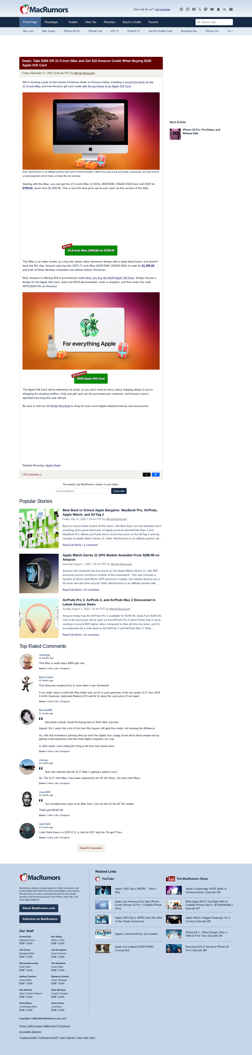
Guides (73, 22)
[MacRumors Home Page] (44, 9)
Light (85, 1037)
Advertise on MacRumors (39, 919)
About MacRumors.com (38, 908)
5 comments (91, 544)
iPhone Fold (95, 31)
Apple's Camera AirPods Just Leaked (136, 933)
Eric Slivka (56, 936)
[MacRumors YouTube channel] (212, 9)
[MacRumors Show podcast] (181, 9)
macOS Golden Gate (160, 31)
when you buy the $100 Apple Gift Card (109, 277)
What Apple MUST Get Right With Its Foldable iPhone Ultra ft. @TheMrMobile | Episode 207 (209, 905)
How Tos (90, 22)
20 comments (32, 474)
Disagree (64, 668)
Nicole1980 (45, 710)
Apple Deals (53, 465)
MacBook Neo (189, 31)
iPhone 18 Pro (72, 31)
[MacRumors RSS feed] (225, 9)
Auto (79, 1037)
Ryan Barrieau (58, 990)
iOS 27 (115, 31)
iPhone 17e (212, 31)
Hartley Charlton (27, 976)
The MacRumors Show (192, 878)
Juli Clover (24, 950)
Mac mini (28, 31)
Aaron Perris (57, 1003)
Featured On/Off (28, 1037)
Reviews (109, 22)
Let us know (162, 9)
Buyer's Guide (132, 22)
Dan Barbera (25, 990)
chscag (43, 760)
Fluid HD (70, 1037)
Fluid (62, 1037)
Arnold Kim (25, 936)
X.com (29, 943)
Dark (92, 1037)
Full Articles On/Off (48, 1037)
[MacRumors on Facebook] (194, 9)
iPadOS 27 (133, 31)
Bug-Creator (46, 677)
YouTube (108, 878)
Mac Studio (48, 31)
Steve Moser (25, 1003)
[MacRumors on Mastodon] (206, 9)
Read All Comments (91, 848)
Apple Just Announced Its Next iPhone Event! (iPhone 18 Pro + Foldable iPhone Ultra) (138, 905)
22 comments (91, 589)
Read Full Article (72, 544)
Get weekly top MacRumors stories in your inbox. (91, 484)
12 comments (91, 634)
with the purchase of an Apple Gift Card (106, 86)
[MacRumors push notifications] (218, 9)
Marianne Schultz (60, 976)
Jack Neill (45, 824)
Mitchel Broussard (84, 73)
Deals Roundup (60, 406)
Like (57, 668)
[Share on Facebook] (156, 475)
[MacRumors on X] (199, 9)
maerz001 (45, 792)
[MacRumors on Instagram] (188, 9)
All (230, 31)
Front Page (30, 22)
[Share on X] (147, 475)
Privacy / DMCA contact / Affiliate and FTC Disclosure (44, 1026)
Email (21, 943)
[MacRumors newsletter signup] (231, 9)
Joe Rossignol (58, 950)
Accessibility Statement (30, 1032)
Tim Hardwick (58, 963)
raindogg (44, 654)
